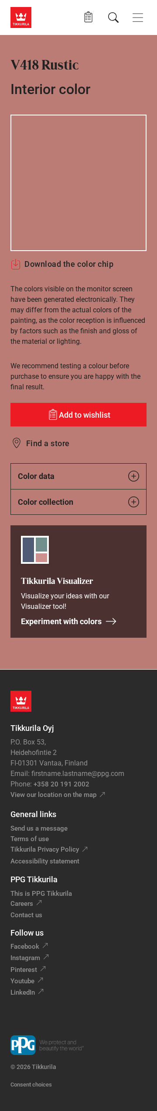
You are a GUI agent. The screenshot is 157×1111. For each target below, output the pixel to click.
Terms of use (29, 839)
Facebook (24, 946)
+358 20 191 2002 (61, 784)
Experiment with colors (61, 621)
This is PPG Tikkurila (41, 894)
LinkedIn (22, 992)
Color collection (45, 502)
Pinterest (23, 970)
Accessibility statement (44, 861)
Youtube (22, 981)
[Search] (113, 17)
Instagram (25, 958)
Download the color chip (68, 264)
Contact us (26, 915)
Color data (36, 476)
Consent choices (31, 1084)
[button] (88, 17)
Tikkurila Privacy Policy (44, 849)
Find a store (48, 443)
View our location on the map (53, 795)
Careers (21, 904)
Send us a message (39, 828)
